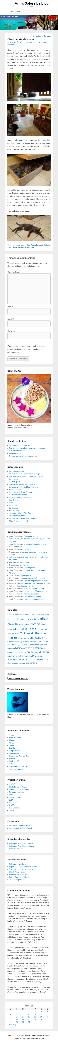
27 (47, 1020)
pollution (28, 656)
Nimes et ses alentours (28, 648)
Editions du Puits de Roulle (19, 756)
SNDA (11, 810)
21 (10, 1020)
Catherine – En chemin (18, 864)
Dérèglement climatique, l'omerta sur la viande (27, 448)
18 (35, 1017)
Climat (11, 743)
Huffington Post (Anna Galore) (21, 844)
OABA (11, 805)
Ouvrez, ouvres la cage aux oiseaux (23, 456)
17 (29, 1017)
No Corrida (13, 803)
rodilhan (40, 660)
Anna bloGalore (15, 738)
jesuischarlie (25, 642)
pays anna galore (15, 656)
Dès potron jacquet (16, 471)
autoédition (45, 614)
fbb (36, 638)
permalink (30, 247)
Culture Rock (14, 753)
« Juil (9, 1025)
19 (41, 1017)
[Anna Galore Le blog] (29, 22)
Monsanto (11, 648)
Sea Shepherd (14, 808)
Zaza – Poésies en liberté (19, 877)
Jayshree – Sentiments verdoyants (22, 869)
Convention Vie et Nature (19, 789)
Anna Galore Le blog (32, 3)
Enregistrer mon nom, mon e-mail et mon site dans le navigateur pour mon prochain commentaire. (26, 349)
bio (8, 619)
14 (10, 1017)
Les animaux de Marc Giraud (20, 828)
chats (45, 245)
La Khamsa (13, 508)
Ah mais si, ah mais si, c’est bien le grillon (25, 474)
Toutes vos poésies (16, 880)
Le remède (13, 505)
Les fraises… (14, 479)
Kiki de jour (13, 500)
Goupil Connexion (16, 797)
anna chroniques (35, 614)
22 (17, 1020)
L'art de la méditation (17, 451)
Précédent (37, 36)
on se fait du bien (38, 652)
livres (32, 645)
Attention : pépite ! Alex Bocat (21, 513)
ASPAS (12, 784)
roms (46, 659)
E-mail (10, 319)
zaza (23, 663)
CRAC (17, 629)
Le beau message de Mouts (20, 497)
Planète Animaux (15, 849)
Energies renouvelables (25, 638)
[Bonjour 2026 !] (29, 422)
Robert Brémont (31, 660)
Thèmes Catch (38, 1039)
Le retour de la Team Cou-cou (20, 492)
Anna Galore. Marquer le (16, 247)
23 (23, 1020)
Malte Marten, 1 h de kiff (18, 521)
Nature (11, 764)
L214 (11, 800)
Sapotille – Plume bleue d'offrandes (23, 867)
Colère (11, 745)
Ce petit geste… (15, 482)
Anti (10, 562)
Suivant (48, 36)
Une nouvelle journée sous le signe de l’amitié (27, 477)
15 (17, 1017)
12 (41, 1014)
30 (23, 1022)
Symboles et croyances (18, 766)
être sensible (31, 663)
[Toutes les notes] (17, 712)
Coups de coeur (15, 751)
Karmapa (33, 642)
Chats (11, 740)
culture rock (29, 629)
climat (25, 624)
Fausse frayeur (15, 490)
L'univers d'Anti (15, 761)
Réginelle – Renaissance (18, 874)
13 (47, 1014)
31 (29, 1022)
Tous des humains (16, 769)
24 (29, 1020)
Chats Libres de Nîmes (18, 787)
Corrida (35, 624)
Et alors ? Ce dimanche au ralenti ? (23, 518)
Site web (11, 331)
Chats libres (14, 624)
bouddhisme (18, 619)
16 (23, 1017)
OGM (23, 652)
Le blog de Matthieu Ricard (19, 826)
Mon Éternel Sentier (17, 516)
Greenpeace (12, 642)
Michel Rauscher (40, 645)
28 (10, 1022)
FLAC (40, 638)
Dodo (11, 503)
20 (47, 1017)
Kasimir (39, 642)
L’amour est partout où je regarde (22, 484)
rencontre (20, 660)
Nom (10, 307)
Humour (12, 759)
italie (19, 642)
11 (35, 1014)
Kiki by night (14, 510)
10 (29, 1014)
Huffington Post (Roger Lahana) (21, 846)
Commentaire (13, 272)
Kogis (18, 645)
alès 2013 (11, 614)
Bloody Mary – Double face (19, 872)
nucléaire (17, 653)
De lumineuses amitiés (18, 495)
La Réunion (25, 645)
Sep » (15, 1025)
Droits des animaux (16, 792)
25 (35, 1020)
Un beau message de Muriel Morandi (23, 487)
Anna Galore (30, 42)
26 (41, 1020)
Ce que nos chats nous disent (21, 446)
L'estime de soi (15, 453)
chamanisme (32, 619)
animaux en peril (22, 614)
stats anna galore (14, 663)
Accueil (34, 245)
